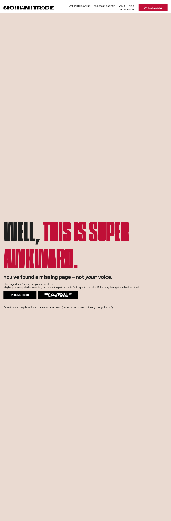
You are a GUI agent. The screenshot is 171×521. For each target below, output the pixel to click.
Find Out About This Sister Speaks (58, 295)
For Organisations (104, 6)
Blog (131, 6)
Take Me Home (20, 295)
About (121, 6)
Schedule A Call (153, 8)
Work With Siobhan (80, 6)
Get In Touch (127, 9)
